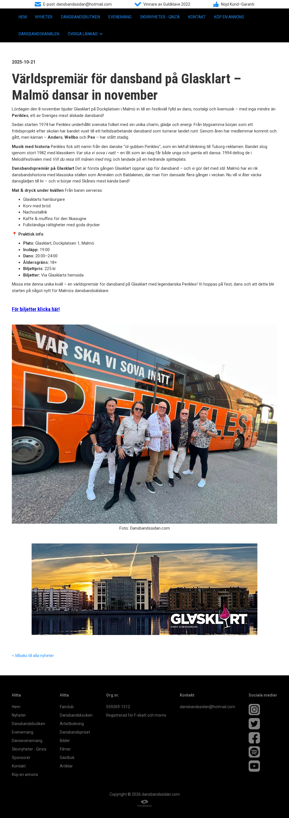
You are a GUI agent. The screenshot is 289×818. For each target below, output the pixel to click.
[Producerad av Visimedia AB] (144, 803)
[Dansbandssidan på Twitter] (263, 723)
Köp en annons (229, 17)
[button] (85, 33)
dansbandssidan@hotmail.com (207, 706)
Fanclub (67, 706)
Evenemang (120, 17)
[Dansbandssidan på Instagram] (263, 709)
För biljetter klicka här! (36, 309)
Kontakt (197, 17)
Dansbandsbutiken (80, 17)
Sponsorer (21, 757)
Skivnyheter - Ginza (160, 17)
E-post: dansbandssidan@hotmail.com (77, 4)
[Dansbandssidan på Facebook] (263, 737)
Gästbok (67, 757)
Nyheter (43, 17)
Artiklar (66, 766)
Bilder (65, 740)
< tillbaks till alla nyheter (33, 655)
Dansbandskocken (76, 715)
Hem (23, 17)
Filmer (65, 749)
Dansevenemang (27, 740)
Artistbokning (72, 723)
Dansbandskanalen (39, 34)
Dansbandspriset (75, 732)
